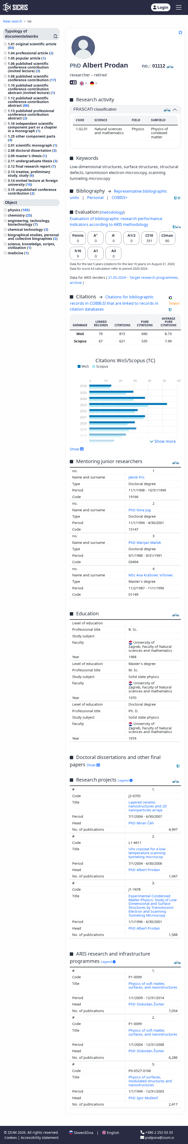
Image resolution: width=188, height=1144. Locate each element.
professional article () (34, 53)
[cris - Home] (15, 7)
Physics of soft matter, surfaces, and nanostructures (153, 985)
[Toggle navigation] (179, 7)
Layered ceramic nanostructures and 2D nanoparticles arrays (148, 806)
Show (91, 765)
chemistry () (20, 215)
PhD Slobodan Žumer (147, 1004)
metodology (112, 212)
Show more (164, 441)
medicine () (18, 253)
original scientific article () (32, 46)
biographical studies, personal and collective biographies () (33, 237)
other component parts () (31, 138)
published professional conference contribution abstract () (31, 114)
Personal (96, 197)
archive (76, 282)
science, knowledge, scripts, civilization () (31, 246)
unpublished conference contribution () (32, 191)
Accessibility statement (40, 1137)
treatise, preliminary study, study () (29, 173)
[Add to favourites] (180, 32)
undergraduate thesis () (37, 161)
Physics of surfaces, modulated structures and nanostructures (150, 1081)
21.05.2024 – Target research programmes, (143, 277)
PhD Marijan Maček (145, 542)
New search (12, 21)
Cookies (11, 1137)
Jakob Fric (137, 477)
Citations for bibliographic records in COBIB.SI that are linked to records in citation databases (114, 303)
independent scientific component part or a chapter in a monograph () (32, 127)
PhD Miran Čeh (142, 823)
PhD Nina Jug (140, 510)
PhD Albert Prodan (145, 869)
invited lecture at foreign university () (33, 182)
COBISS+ (120, 197)
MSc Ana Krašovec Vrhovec (151, 575)
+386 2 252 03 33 (158, 1132)
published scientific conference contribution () (32, 78)
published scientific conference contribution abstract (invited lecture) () (31, 89)
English (112, 1132)
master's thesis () (31, 155)
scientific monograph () (36, 145)
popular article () (31, 58)
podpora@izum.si (159, 1137)
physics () (19, 210)
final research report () (36, 166)
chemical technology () (28, 229)
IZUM (13, 1132)
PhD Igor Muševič (144, 1098)
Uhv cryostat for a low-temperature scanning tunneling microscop (147, 853)
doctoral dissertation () (36, 150)
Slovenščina (83, 1132)
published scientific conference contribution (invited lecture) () (28, 67)
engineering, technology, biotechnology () (29, 222)
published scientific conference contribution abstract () (28, 102)
